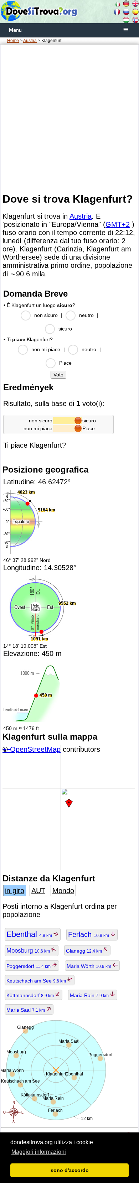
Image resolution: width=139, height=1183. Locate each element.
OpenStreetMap (35, 749)
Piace (65, 363)
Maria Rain (90, 995)
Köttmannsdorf (30, 995)
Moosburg (28, 950)
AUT (38, 891)
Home (13, 40)
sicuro (65, 329)
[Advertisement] (69, 118)
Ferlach (89, 934)
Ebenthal (29, 934)
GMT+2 (117, 224)
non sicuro (46, 315)
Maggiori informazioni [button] (38, 1152)
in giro (14, 891)
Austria (30, 40)
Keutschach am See (36, 981)
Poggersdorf (29, 966)
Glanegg (84, 951)
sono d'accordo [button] (70, 1170)
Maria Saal (26, 1010)
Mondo (63, 891)
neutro (86, 315)
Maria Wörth (89, 966)
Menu (15, 30)
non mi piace (45, 349)
